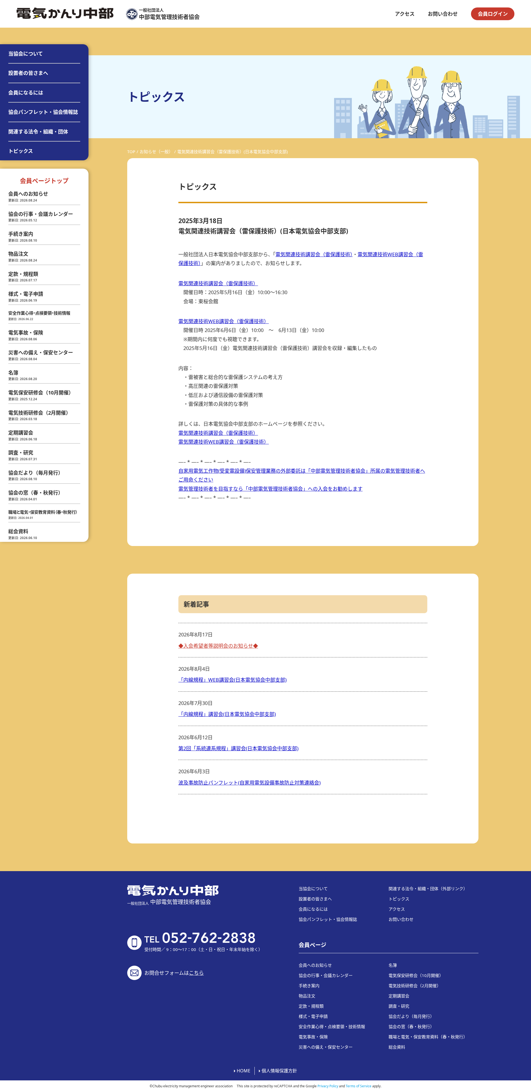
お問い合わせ (443, 14)
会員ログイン (493, 14)
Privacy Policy (327, 1086)
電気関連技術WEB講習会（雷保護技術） (223, 321)
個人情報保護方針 (279, 1071)
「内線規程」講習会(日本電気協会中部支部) (227, 714)
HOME (243, 1071)
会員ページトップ (44, 180)
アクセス (405, 14)
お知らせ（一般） (156, 151)
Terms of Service (358, 1086)
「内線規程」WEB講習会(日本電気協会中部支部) (232, 679)
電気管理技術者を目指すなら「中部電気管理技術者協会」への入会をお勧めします (270, 488)
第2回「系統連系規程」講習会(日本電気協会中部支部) (238, 748)
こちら (196, 973)
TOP (131, 151)
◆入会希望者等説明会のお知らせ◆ (218, 645)
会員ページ (312, 945)
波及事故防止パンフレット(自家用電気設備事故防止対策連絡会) (249, 782)
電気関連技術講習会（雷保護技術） (314, 254)
